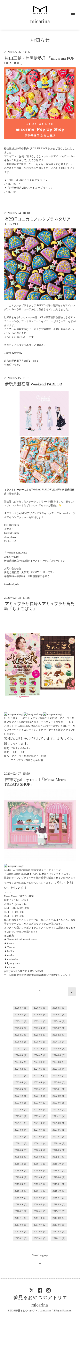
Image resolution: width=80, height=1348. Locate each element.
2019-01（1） (59, 1184)
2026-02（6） (41, 1015)
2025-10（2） (59, 1021)
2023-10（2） (41, 1076)
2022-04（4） (41, 1109)
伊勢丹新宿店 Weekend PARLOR (33, 384)
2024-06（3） (59, 1055)
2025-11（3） (41, 1021)
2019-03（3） (22, 1184)
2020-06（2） (41, 1150)
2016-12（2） (59, 1238)
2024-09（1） (59, 1048)
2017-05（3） (22, 1231)
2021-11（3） (22, 1123)
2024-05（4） (22, 1062)
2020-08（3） (22, 1150)
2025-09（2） (22, 1028)
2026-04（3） (22, 1015)
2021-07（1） (41, 1130)
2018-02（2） (22, 1211)
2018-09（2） (22, 1198)
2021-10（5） (41, 1123)
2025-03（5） (59, 1035)
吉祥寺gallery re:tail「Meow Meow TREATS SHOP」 (35, 781)
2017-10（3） (41, 1218)
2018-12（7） (22, 1191)
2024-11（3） (22, 1048)
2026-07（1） (22, 1008)
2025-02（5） (22, 1042)
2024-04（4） (41, 1062)
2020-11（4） (41, 1143)
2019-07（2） (59, 1170)
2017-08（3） (22, 1225)
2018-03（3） (59, 1204)
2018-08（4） (41, 1198)
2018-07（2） (59, 1198)
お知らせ (40, 40)
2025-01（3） (41, 1042)
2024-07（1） (41, 1055)
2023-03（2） (22, 1089)
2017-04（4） (41, 1231)
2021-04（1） (22, 1137)
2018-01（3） (41, 1211)
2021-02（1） (41, 1137)
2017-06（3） (59, 1225)
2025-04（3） (41, 1035)
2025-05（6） (22, 1035)
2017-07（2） (41, 1225)
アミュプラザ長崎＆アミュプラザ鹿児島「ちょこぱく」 (39, 606)
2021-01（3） (59, 1137)
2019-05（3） (41, 1177)
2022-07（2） (41, 1103)
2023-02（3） (41, 1089)
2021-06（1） (59, 1130)
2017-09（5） (59, 1218)
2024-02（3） (22, 1069)
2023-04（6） (59, 1082)
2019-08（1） (41, 1170)
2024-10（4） (41, 1048)
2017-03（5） (59, 1231)
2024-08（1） (22, 1055)
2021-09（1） (59, 1123)
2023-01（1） (59, 1089)
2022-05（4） (22, 1109)
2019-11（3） (41, 1164)
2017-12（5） (59, 1211)
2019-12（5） (22, 1164)
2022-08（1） (22, 1103)
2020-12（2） (22, 1143)
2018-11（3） (41, 1191)
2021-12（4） (59, 1116)
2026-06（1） (41, 1008)
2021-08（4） (22, 1130)
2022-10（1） (41, 1096)
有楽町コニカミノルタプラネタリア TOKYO (37, 221)
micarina (40, 21)
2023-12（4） (59, 1069)
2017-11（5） (22, 1218)
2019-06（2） (22, 1177)
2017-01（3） (41, 1238)
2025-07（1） (59, 1028)
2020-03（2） (22, 1157)
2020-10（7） (59, 1143)
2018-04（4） (41, 1204)
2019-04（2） (59, 1177)
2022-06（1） (59, 1103)
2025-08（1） (41, 1028)
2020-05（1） (59, 1150)
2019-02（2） (41, 1184)
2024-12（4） (59, 1042)
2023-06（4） (22, 1082)
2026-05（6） (59, 1008)
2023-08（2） (59, 1076)
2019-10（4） (59, 1164)
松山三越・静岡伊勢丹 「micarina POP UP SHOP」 (39, 60)
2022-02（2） (22, 1116)
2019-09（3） (22, 1170)
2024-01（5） (41, 1069)
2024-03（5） (59, 1062)
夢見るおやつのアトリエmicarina (40, 1301)
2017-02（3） (22, 1238)
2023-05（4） (41, 1082)
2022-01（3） (41, 1116)
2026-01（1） (59, 1015)
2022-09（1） (59, 1096)
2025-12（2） (22, 1021)
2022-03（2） (59, 1109)
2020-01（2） (59, 1157)
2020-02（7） (41, 1157)
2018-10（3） (59, 1191)
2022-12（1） (22, 1096)
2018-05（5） (22, 1204)
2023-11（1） (22, 1076)
